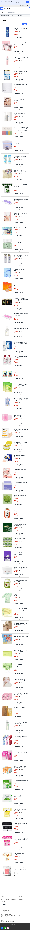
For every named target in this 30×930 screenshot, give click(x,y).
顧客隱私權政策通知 (18, 897)
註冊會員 (23, 5)
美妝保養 (12, 15)
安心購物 (25, 897)
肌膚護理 (17, 15)
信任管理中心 (9, 897)
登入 (20, 5)
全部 (2, 12)
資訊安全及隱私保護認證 (11, 899)
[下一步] (22, 881)
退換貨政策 (3, 897)
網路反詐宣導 (3, 901)
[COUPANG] (5, 911)
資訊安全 (2, 899)
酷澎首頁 (3, 15)
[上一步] (8, 881)
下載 (27, 2)
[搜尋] (27, 12)
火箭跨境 (7, 15)
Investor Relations (9, 895)
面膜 (21, 15)
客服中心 (27, 5)
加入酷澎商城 (20, 899)
